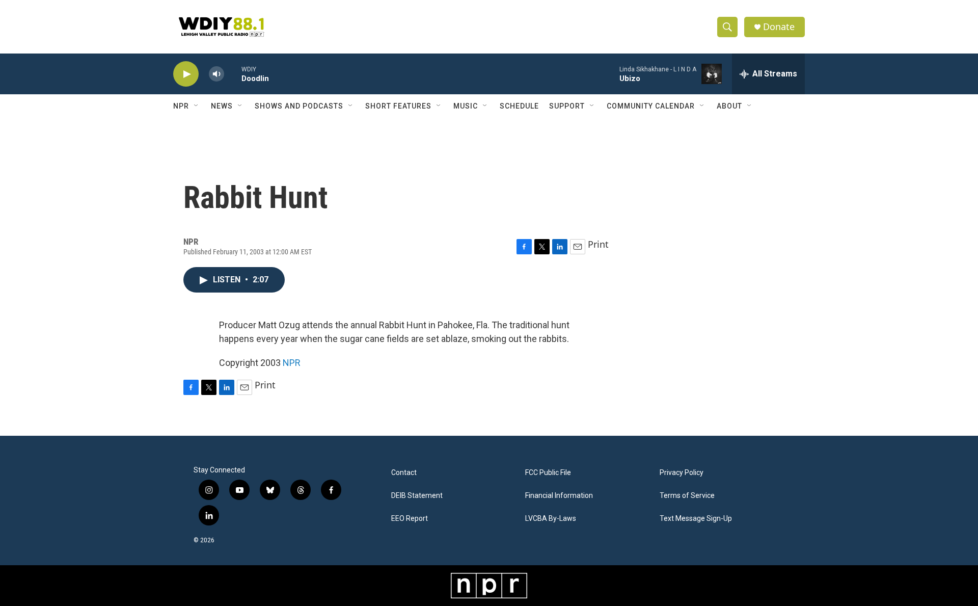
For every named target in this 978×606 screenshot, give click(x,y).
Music (465, 106)
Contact (404, 473)
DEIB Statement (417, 495)
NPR (181, 106)
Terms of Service (687, 495)
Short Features (398, 106)
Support (567, 106)
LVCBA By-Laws (550, 518)
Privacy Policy (681, 473)
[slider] (232, 73)
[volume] (216, 74)
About (729, 106)
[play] (186, 74)
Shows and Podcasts (299, 106)
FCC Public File (548, 473)
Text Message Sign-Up (696, 518)
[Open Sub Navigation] (197, 106)
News (222, 106)
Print (598, 244)
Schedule (519, 106)
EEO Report (409, 518)
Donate (779, 26)
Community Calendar (651, 106)
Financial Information (559, 495)
